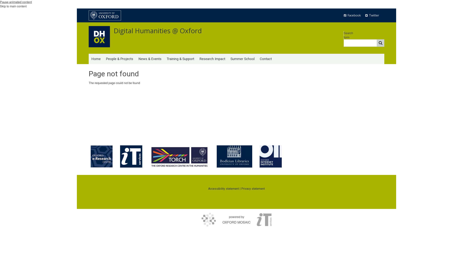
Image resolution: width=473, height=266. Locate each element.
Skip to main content (13, 6)
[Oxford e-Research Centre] (102, 156)
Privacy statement (253, 188)
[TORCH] (179, 156)
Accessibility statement (223, 188)
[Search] (380, 43)
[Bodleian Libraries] (234, 156)
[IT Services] (131, 156)
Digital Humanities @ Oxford (158, 30)
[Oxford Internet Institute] (271, 156)
